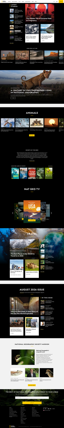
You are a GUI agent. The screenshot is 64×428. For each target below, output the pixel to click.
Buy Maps (22, 412)
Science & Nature (27, 1)
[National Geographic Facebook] (45, 408)
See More (42, 271)
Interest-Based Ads (11, 413)
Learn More (28, 332)
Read (43, 40)
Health (23, 1)
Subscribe (22, 292)
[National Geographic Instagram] (43, 408)
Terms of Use (11, 408)
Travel (19, 1)
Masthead (22, 420)
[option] (7, 57)
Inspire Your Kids (23, 413)
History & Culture (14, 1)
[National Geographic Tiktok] (52, 408)
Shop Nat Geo (22, 414)
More (36, 1)
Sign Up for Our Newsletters (35, 414)
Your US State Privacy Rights (12, 411)
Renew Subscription (34, 411)
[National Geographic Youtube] (48, 408)
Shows (33, 1)
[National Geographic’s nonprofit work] (32, 357)
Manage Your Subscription (35, 412)
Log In (57, 1)
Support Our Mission (23, 419)
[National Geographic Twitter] (47, 408)
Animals (9, 1)
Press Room (22, 421)
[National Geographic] (3, 1)
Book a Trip (22, 411)
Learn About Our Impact (24, 418)
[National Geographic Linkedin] (50, 408)
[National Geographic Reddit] (53, 408)
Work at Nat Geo (34, 413)
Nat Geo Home (22, 408)
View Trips (28, 274)
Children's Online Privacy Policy (13, 412)
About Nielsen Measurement (13, 414)
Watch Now (32, 160)
